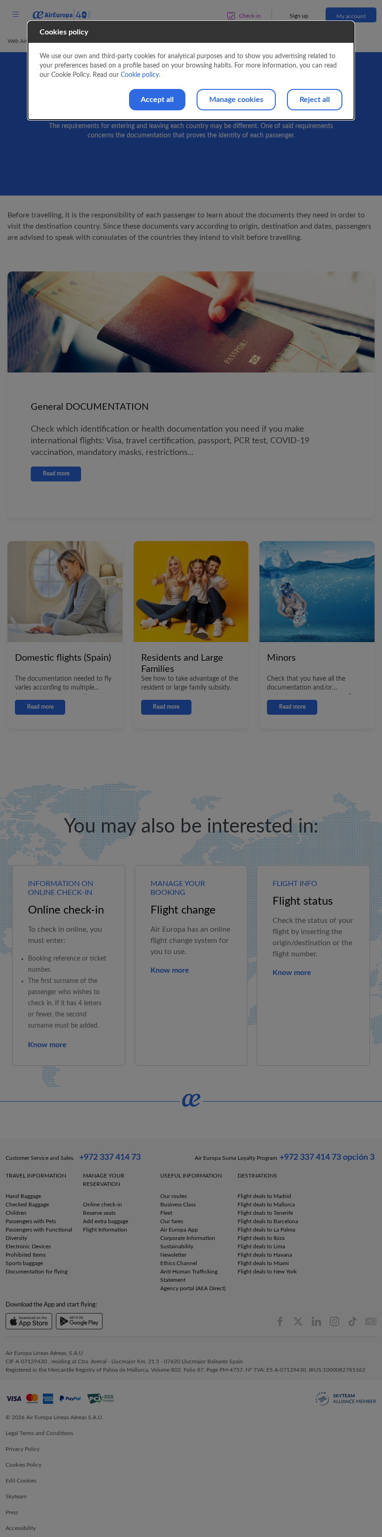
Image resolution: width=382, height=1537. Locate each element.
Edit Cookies (21, 1480)
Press (12, 1512)
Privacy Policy (23, 1449)
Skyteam (16, 1496)
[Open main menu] (15, 14)
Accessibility (21, 1528)
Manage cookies (236, 99)
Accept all (157, 99)
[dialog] (191, 70)
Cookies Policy (23, 1465)
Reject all (315, 99)
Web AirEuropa (26, 41)
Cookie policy (140, 75)
